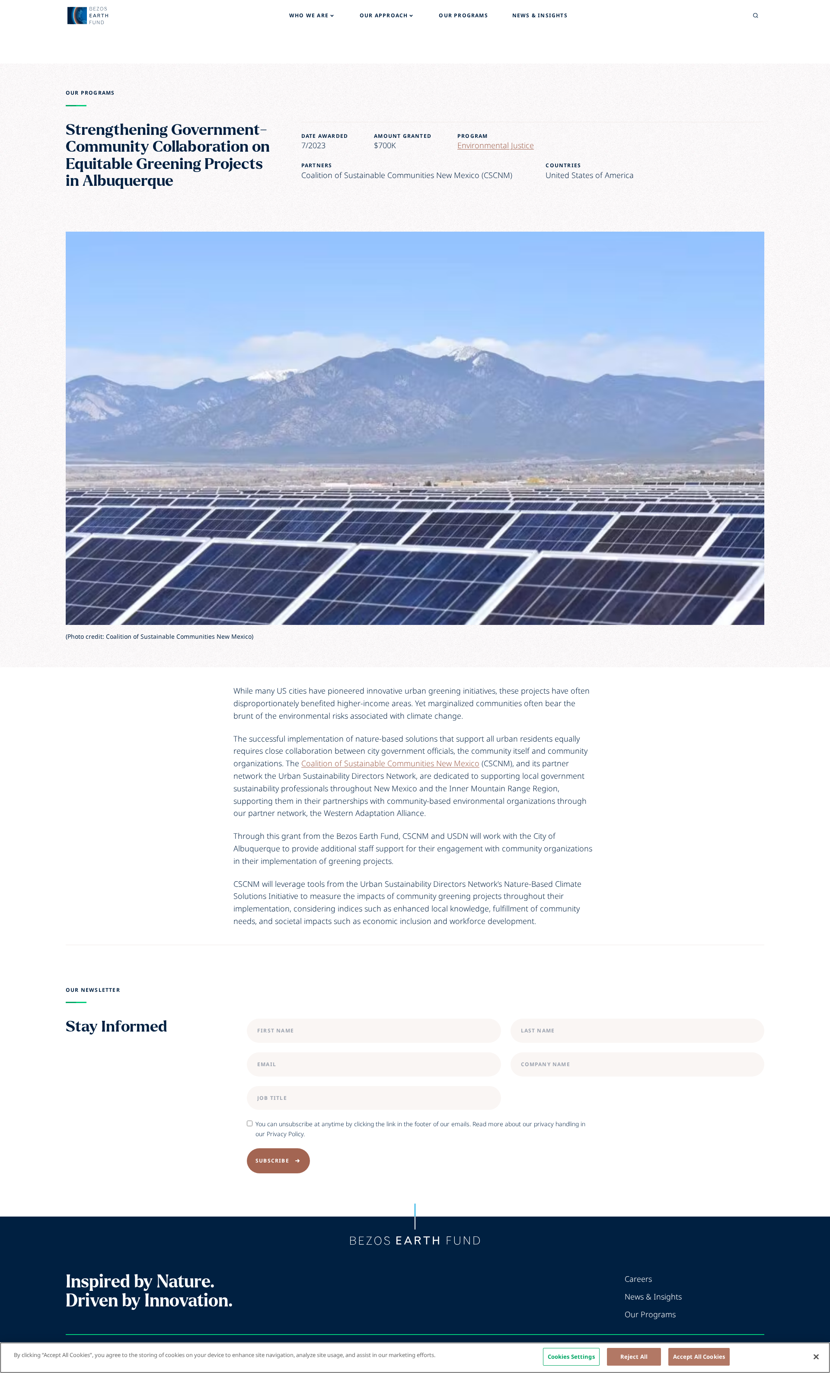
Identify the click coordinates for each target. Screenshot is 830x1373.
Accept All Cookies (699, 1356)
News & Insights (653, 1296)
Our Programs (90, 92)
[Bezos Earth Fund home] (415, 1240)
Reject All (634, 1356)
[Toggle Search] (755, 15)
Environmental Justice (495, 145)
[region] (415, 1357)
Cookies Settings (571, 1356)
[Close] (816, 1356)
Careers (638, 1279)
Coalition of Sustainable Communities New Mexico (390, 763)
